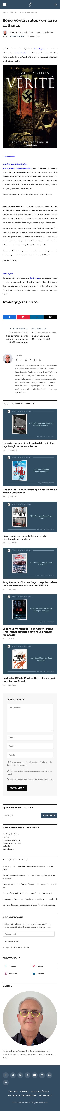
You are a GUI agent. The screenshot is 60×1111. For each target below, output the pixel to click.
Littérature (7, 845)
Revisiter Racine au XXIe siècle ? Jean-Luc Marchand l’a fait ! (44, 336)
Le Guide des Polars (11, 834)
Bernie (14, 32)
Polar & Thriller (17, 36)
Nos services (45, 1096)
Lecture (6, 837)
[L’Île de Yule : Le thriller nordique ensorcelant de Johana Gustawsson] (30, 470)
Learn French (8, 848)
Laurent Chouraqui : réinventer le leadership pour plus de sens (27, 893)
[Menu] (4, 4)
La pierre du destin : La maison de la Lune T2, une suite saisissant (29, 904)
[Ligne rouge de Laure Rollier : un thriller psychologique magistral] (30, 517)
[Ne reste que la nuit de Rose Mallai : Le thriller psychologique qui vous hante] (30, 424)
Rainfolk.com (42, 1102)
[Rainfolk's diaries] (30, 4)
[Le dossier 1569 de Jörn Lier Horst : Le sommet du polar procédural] (30, 659)
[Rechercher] (55, 4)
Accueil (5, 13)
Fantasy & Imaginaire (11, 840)
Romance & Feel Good (12, 843)
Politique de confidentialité (22, 1096)
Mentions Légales (40, 1091)
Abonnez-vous (11, 941)
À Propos (13, 1091)
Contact (24, 1091)
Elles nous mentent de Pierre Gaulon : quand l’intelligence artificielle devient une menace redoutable (28, 631)
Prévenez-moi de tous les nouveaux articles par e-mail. (31, 779)
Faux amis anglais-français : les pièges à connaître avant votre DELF (30, 899)
